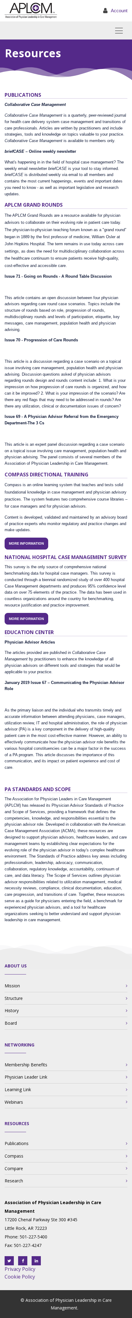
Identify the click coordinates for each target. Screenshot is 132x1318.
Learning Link (18, 1089)
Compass (14, 1156)
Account (119, 10)
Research (14, 1181)
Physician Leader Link (26, 1077)
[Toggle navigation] (121, 30)
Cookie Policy (20, 1276)
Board (11, 1023)
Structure (14, 998)
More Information (26, 543)
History (12, 1010)
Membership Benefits (26, 1065)
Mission (12, 986)
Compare (14, 1168)
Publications (17, 1143)
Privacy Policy (20, 1269)
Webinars (14, 1102)
